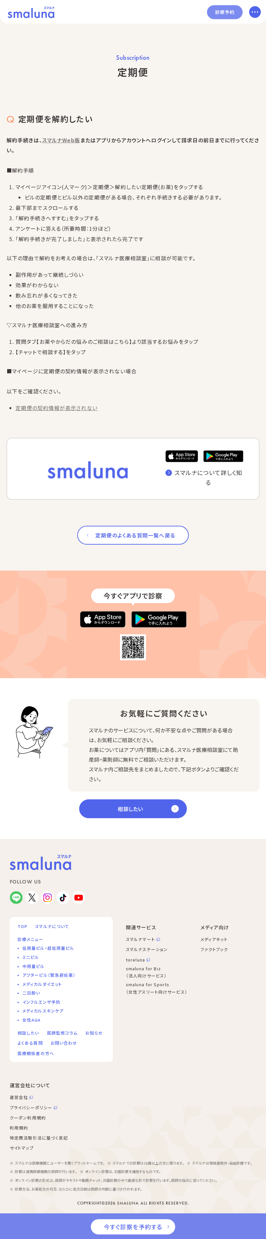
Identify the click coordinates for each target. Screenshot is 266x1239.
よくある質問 (30, 1043)
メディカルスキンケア (43, 1011)
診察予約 (225, 12)
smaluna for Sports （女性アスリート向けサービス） (156, 988)
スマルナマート (140, 939)
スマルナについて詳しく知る (208, 477)
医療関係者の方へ (36, 1053)
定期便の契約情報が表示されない (57, 408)
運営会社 (19, 1097)
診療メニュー (30, 939)
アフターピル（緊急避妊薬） (49, 975)
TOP (22, 926)
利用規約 (19, 1128)
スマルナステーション (147, 949)
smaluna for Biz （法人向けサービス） (146, 972)
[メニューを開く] (255, 12)
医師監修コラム (62, 1033)
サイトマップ (22, 1148)
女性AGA (31, 1020)
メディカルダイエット (42, 984)
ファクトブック (214, 949)
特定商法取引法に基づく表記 (39, 1138)
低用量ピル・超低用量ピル (48, 948)
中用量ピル (33, 966)
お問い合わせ (64, 1043)
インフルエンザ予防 (41, 1002)
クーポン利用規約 (28, 1118)
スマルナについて (52, 926)
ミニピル (30, 957)
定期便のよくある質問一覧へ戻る (135, 535)
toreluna (135, 960)
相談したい (130, 809)
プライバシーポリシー (31, 1107)
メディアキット (214, 939)
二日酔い (31, 993)
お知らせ (94, 1033)
